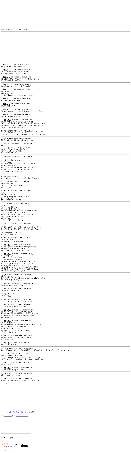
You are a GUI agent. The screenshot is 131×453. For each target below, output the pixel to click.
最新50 (33, 412)
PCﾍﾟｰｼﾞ (16, 446)
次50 (29, 412)
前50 (25, 412)
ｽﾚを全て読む (8, 412)
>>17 (2, 225)
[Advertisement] (54, 13)
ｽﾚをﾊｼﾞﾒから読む (18, 412)
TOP (2, 412)
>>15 (2, 192)
